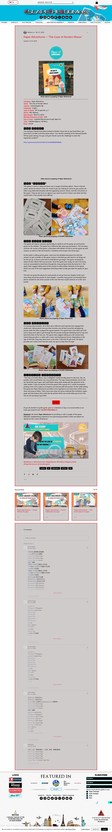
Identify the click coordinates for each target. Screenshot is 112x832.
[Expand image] (37, 217)
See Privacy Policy (70, 829)
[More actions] (87, 32)
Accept (104, 829)
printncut (64, 468)
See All (95, 489)
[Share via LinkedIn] (33, 474)
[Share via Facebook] (24, 474)
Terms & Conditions (68, 795)
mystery (43, 468)
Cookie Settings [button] (85, 829)
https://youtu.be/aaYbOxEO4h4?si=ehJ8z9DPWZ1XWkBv (43, 142)
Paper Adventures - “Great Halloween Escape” (55, 511)
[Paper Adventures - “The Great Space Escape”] (84, 500)
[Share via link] (37, 474)
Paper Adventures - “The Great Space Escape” (83, 511)
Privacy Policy (57, 795)
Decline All (96, 829)
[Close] (110, 829)
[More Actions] (87, 548)
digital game (55, 468)
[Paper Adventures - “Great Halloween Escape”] (56, 500)
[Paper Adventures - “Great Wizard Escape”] (27, 500)
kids (70, 468)
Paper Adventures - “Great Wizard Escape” (27, 511)
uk (48, 468)
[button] (96, 2)
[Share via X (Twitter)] (29, 474)
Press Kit (48, 795)
